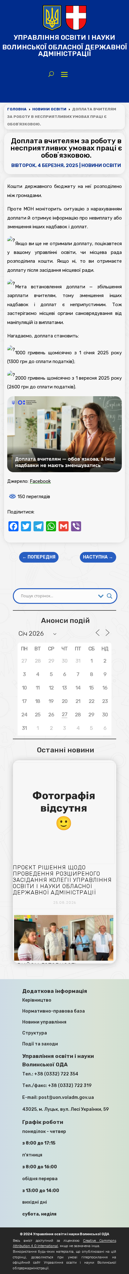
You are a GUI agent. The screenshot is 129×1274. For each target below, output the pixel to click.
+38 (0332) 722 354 (56, 1074)
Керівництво (36, 1000)
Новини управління (44, 1022)
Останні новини (65, 750)
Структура (34, 1033)
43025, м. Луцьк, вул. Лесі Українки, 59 (65, 1109)
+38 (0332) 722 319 (69, 1085)
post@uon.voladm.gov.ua (66, 1097)
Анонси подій (65, 620)
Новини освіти (101, 165)
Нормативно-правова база (53, 1011)
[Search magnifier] (109, 596)
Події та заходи (40, 1044)
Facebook (40, 481)
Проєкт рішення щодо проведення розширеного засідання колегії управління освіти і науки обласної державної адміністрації (62, 880)
